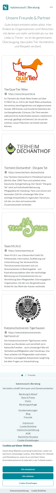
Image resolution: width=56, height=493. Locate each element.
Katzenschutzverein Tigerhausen (24, 328)
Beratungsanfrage (28, 404)
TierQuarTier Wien (16, 89)
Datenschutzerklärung (28, 429)
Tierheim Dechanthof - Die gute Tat (25, 167)
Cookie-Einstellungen (28, 440)
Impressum (28, 423)
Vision (28, 401)
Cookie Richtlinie (28, 426)
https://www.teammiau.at (21, 250)
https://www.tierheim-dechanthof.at (26, 172)
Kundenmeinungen (28, 410)
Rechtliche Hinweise (28, 436)
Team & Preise (28, 397)
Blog (28, 413)
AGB (28, 433)
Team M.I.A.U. (12, 246)
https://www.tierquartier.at (21, 93)
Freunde (28, 417)
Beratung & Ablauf (28, 394)
